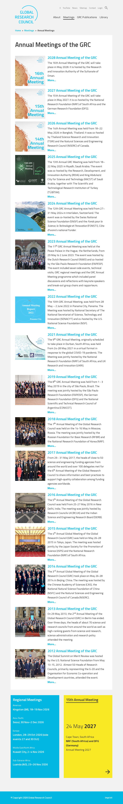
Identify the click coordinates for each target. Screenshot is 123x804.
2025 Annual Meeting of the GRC (72, 156)
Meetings (68, 17)
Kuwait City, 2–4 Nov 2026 (28, 752)
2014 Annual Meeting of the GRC (72, 566)
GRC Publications (87, 17)
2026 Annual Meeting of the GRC (72, 123)
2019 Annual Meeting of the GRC (72, 376)
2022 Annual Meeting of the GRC (72, 296)
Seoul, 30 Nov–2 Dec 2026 (28, 722)
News (75, 7)
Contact (92, 7)
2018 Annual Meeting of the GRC (72, 419)
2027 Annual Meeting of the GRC (72, 90)
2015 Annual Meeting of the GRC (72, 528)
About (56, 17)
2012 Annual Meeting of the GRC (72, 651)
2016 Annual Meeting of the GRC (72, 494)
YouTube (66, 7)
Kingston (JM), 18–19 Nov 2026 (31, 709)
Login (100, 7)
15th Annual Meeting (82, 699)
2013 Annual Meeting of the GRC (72, 608)
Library (104, 17)
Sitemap (83, 7)
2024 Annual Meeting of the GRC (72, 203)
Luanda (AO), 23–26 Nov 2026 (30, 764)
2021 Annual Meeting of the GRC (72, 334)
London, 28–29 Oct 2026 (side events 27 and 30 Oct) (30, 737)
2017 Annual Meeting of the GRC (72, 452)
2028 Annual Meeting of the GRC (72, 57)
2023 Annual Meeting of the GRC (72, 241)
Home (18, 30)
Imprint (108, 797)
